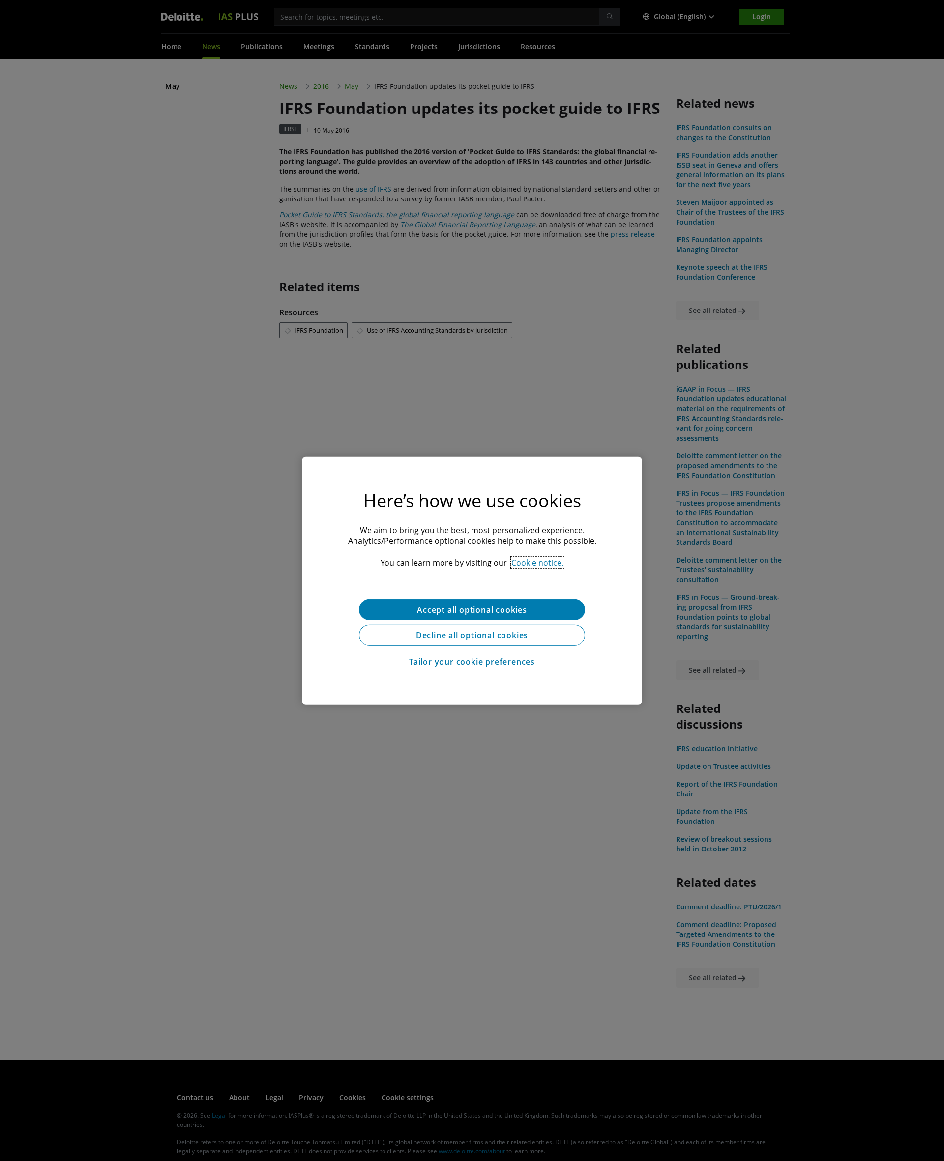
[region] (472, 580)
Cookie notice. (537, 562)
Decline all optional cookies (472, 634)
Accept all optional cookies (472, 609)
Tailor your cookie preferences (472, 661)
